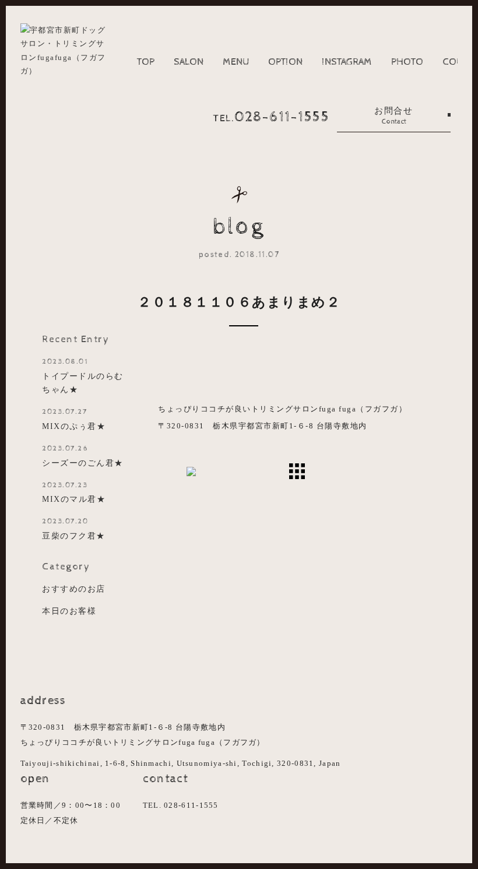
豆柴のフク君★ (74, 528)
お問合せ (393, 116)
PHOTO (407, 62)
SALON (188, 62)
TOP (145, 62)
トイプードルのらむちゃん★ (83, 375)
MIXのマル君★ (74, 492)
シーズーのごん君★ (83, 455)
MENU (236, 62)
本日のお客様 (69, 610)
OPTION (285, 62)
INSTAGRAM (347, 62)
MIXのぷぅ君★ (74, 419)
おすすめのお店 (74, 588)
